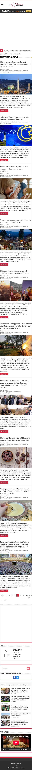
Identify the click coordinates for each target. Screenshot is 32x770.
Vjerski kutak (25, 70)
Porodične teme (17, 70)
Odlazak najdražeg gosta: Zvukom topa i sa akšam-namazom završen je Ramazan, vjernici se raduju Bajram (16, 326)
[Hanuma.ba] (16, 4)
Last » (5, 600)
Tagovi (25, 685)
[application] (16, 742)
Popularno (11, 685)
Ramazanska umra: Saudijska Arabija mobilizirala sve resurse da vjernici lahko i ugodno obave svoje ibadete (14, 544)
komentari (18, 685)
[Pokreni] (3, 749)
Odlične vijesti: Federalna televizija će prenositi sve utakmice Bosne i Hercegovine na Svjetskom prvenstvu (20, 699)
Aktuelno (3, 70)
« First (2, 595)
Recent (4, 685)
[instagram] (17, 677)
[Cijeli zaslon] (29, 749)
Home (3, 54)
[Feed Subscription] (31, 57)
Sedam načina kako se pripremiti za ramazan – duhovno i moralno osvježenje (14, 168)
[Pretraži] (28, 668)
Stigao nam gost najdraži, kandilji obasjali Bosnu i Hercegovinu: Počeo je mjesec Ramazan (15, 64)
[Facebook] (14, 677)
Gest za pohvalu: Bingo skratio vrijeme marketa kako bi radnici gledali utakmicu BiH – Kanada (19, 707)
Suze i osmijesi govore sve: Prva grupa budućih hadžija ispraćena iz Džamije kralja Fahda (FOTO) (20, 722)
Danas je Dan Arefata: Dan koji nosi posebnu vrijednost (20, 714)
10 (29, 597)
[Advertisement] (16, 32)
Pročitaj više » (4, 110)
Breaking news (9, 70)
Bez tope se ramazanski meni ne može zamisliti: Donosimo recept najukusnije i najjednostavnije (15, 491)
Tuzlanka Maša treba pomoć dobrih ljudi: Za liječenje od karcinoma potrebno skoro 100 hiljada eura (20, 690)
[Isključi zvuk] (26, 749)
